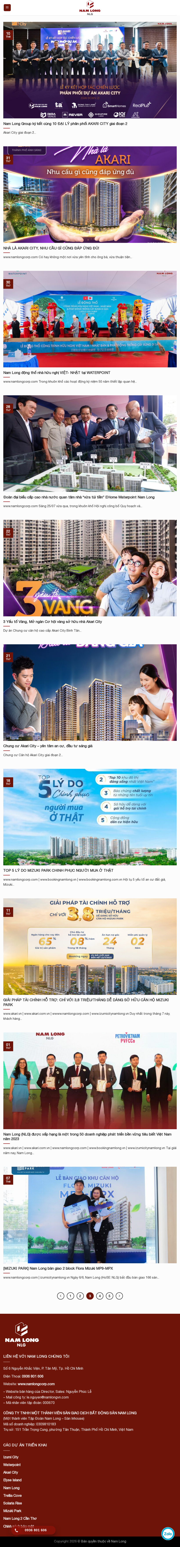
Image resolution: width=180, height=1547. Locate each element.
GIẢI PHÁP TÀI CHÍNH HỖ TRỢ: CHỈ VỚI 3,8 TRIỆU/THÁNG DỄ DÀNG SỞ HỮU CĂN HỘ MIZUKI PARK (86, 1002)
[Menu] (7, 7)
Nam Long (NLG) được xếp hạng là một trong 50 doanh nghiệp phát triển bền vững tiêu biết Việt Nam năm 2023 (87, 1136)
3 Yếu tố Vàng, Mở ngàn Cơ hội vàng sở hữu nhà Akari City (52, 621)
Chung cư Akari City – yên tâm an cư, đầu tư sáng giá (47, 746)
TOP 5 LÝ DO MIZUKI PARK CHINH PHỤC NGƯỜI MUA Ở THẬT (58, 870)
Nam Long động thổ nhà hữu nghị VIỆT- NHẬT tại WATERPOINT (56, 372)
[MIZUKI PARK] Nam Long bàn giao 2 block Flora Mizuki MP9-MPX (58, 1268)
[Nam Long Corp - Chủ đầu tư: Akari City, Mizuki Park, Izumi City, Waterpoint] (90, 7)
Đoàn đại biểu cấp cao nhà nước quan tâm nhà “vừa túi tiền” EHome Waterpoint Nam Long (79, 497)
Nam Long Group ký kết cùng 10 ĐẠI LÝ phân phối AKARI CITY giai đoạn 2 (65, 123)
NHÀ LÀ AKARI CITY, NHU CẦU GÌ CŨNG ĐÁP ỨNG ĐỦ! (51, 248)
